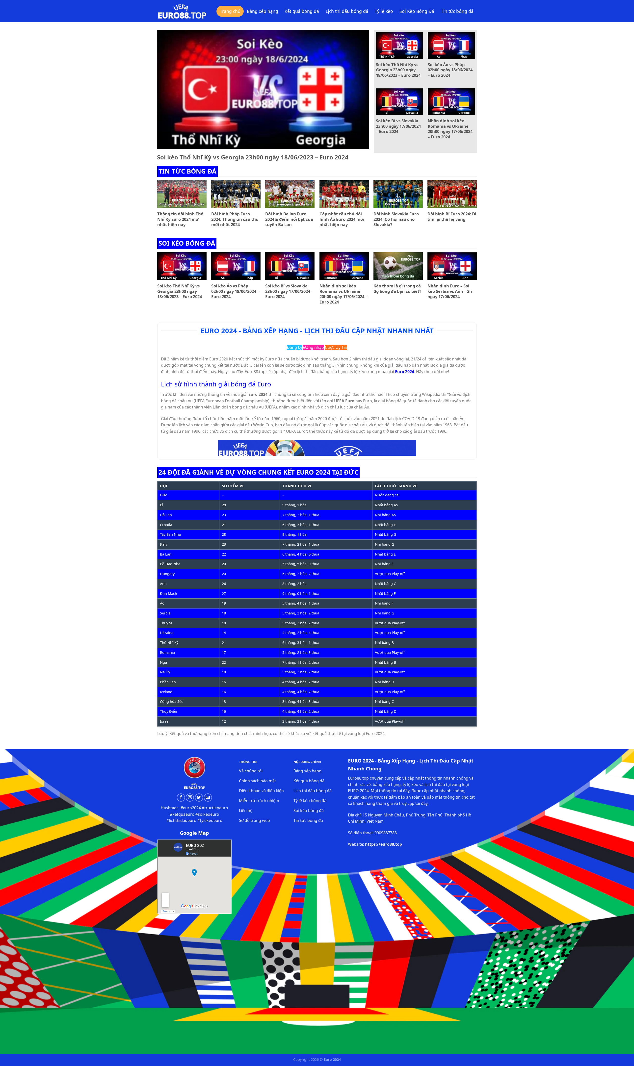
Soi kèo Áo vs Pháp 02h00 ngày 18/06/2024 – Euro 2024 (450, 70)
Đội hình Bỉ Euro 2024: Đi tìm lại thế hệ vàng (451, 216)
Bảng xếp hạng (262, 11)
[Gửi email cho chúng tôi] (208, 797)
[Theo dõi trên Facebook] (181, 797)
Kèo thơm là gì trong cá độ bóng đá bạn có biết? (397, 288)
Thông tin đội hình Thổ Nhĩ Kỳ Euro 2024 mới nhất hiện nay (180, 219)
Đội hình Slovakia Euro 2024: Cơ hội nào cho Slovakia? (396, 219)
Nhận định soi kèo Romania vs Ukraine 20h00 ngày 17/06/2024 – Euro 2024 (450, 128)
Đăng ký (294, 347)
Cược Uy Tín (336, 347)
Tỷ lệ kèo (384, 11)
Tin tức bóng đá (457, 11)
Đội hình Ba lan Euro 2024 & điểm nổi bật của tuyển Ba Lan (289, 219)
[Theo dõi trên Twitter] (199, 797)
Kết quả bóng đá (302, 11)
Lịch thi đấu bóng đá (347, 11)
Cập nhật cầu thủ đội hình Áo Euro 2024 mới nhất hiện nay (341, 219)
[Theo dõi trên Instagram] (190, 797)
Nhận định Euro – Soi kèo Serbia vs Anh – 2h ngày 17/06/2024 (449, 291)
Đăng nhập (313, 347)
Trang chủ (230, 11)
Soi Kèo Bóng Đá (416, 11)
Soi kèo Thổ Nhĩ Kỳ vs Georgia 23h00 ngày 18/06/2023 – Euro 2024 (252, 157)
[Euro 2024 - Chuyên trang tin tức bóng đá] (182, 11)
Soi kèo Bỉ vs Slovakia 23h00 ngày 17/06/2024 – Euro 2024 (398, 126)
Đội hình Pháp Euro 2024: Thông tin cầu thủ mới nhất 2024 (235, 219)
